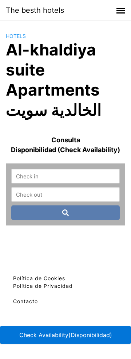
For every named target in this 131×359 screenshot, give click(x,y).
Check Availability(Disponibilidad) (65, 335)
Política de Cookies (39, 278)
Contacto (25, 301)
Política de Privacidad (43, 286)
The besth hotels (35, 10)
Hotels (16, 36)
